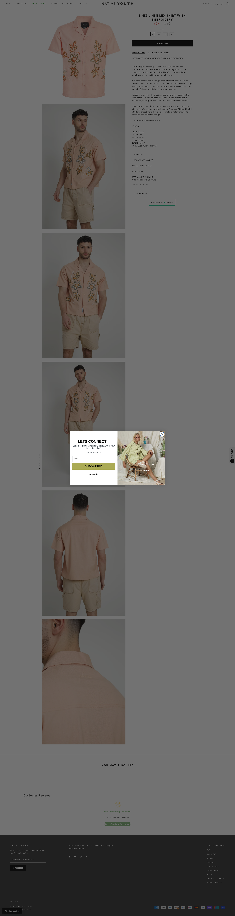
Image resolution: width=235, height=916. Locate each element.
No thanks (93, 474)
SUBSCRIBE (93, 466)
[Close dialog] (162, 434)
